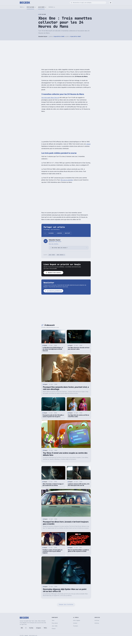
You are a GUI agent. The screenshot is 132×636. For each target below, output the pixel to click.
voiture (88, 144)
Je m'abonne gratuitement (54, 291)
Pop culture (30, 7)
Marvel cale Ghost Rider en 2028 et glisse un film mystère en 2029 (78, 550)
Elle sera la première (67, 180)
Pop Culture (42, 14)
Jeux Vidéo (52, 254)
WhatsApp (67, 233)
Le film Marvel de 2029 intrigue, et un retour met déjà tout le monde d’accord (53, 349)
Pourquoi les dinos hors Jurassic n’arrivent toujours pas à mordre (65, 523)
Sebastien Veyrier (42, 36)
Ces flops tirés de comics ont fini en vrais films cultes (78, 415)
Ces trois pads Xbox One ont (50, 97)
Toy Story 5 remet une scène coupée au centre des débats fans (65, 454)
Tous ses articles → (54, 243)
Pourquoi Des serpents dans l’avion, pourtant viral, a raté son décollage (66, 388)
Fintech (51, 7)
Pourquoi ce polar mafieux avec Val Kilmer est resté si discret (53, 620)
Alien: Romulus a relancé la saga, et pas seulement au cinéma (53, 484)
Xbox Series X (61, 254)
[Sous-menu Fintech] (54, 7)
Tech (21, 7)
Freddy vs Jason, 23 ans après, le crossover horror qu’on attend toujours (52, 551)
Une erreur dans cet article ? (60, 247)
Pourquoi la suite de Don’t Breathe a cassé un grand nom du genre (53, 415)
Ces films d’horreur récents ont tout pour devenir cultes (78, 348)
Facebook (51, 233)
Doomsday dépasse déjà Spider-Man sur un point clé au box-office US (64, 590)
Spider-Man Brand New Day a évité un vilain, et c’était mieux (78, 620)
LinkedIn (59, 233)
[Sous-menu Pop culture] (35, 7)
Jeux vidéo (41, 7)
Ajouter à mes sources (54, 272)
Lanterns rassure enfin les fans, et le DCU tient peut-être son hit (78, 484)
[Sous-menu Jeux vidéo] (45, 7)
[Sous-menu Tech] (23, 7)
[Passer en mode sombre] (110, 2)
